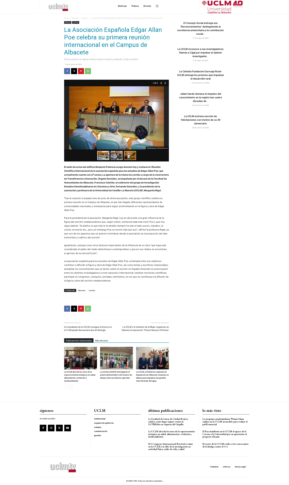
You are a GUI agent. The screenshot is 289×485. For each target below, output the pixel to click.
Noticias (74, 18)
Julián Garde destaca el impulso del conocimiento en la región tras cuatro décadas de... (200, 97)
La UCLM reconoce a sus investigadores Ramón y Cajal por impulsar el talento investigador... (200, 53)
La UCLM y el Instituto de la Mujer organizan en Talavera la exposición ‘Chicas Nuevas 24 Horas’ (145, 329)
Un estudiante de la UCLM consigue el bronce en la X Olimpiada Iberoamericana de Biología (88, 329)
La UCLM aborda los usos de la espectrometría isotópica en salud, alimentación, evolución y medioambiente (171, 434)
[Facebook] (67, 71)
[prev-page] (66, 387)
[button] (157, 6)
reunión (92, 290)
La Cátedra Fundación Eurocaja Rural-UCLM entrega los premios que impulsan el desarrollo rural (200, 75)
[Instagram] (51, 428)
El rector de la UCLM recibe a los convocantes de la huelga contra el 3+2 (225, 445)
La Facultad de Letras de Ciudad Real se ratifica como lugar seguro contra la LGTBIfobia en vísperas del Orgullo (168, 421)
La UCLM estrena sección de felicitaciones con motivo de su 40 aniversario (200, 120)
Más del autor (101, 340)
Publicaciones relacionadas (79, 340)
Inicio (66, 18)
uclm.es (84, 18)
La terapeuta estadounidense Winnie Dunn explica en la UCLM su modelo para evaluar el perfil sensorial (224, 421)
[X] (74, 71)
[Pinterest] (81, 71)
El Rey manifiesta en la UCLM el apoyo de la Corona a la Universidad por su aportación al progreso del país (224, 434)
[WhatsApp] (88, 71)
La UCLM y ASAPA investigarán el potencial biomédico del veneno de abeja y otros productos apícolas (116, 375)
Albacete (81, 290)
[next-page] (71, 387)
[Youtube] (67, 428)
